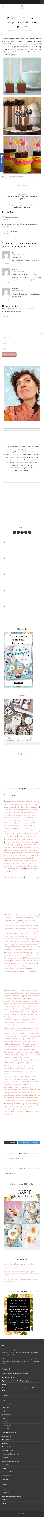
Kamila (14, 269)
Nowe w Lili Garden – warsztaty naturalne (19, 1264)
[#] (22, 532)
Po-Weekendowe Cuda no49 (11, 217)
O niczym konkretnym (9, 231)
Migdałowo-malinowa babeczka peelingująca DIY (21, 1272)
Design (4, 1407)
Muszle (6, 1275)
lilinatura (15, 289)
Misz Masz (5, 1440)
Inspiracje (5, 1425)
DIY (3, 1411)
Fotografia (5, 1415)
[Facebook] (19, 2)
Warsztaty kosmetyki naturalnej (11, 1496)
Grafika (4, 1418)
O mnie (4, 1489)
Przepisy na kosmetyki (9, 1461)
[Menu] (3, 7)
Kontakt (4, 1503)
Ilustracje (4, 1422)
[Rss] (25, 2)
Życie (3, 1479)
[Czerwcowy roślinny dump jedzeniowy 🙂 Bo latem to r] (22, 1120)
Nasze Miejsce (6, 1450)
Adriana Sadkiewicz (15, 30)
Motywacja (5, 1447)
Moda (3, 1443)
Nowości (4, 1457)
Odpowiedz (5, 263)
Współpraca (5, 1492)
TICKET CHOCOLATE (16, 177)
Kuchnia (4, 1429)
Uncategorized (30, 30)
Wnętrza (4, 1475)
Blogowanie (5, 1404)
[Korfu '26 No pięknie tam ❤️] (22, 894)
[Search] (42, 2)
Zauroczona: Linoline (11, 1268)
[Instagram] (22, 2)
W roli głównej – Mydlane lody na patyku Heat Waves (19, 224)
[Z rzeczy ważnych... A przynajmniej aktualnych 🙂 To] (22, 856)
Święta (4, 1465)
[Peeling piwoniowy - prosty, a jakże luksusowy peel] (22, 1083)
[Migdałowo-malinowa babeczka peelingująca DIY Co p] (22, 932)
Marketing (5, 1436)
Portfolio (4, 1500)
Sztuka (4, 1468)
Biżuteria (4, 1400)
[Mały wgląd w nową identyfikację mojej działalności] (22, 969)
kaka (13, 252)
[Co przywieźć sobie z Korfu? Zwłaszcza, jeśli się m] (22, 818)
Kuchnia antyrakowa (8, 1432)
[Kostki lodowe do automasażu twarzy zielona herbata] (22, 1007)
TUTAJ (5, 44)
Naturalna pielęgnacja (8, 1454)
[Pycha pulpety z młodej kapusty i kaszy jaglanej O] (22, 1045)
